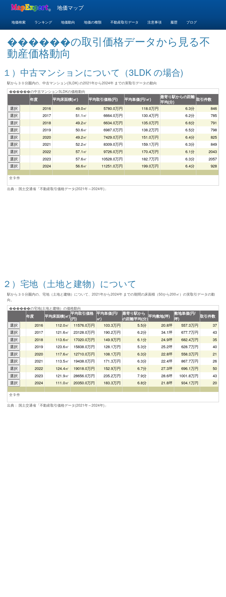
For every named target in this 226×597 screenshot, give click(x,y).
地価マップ (70, 7)
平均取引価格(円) (103, 99)
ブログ (191, 21)
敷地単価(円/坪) (185, 315)
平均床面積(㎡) (65, 99)
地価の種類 (93, 21)
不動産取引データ (124, 21)
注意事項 (154, 21)
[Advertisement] (113, 231)
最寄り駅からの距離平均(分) (177, 99)
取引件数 (204, 99)
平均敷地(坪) (159, 316)
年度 (34, 99)
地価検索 (18, 21)
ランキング (43, 21)
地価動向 (68, 21)
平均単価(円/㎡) (137, 99)
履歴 (173, 21)
